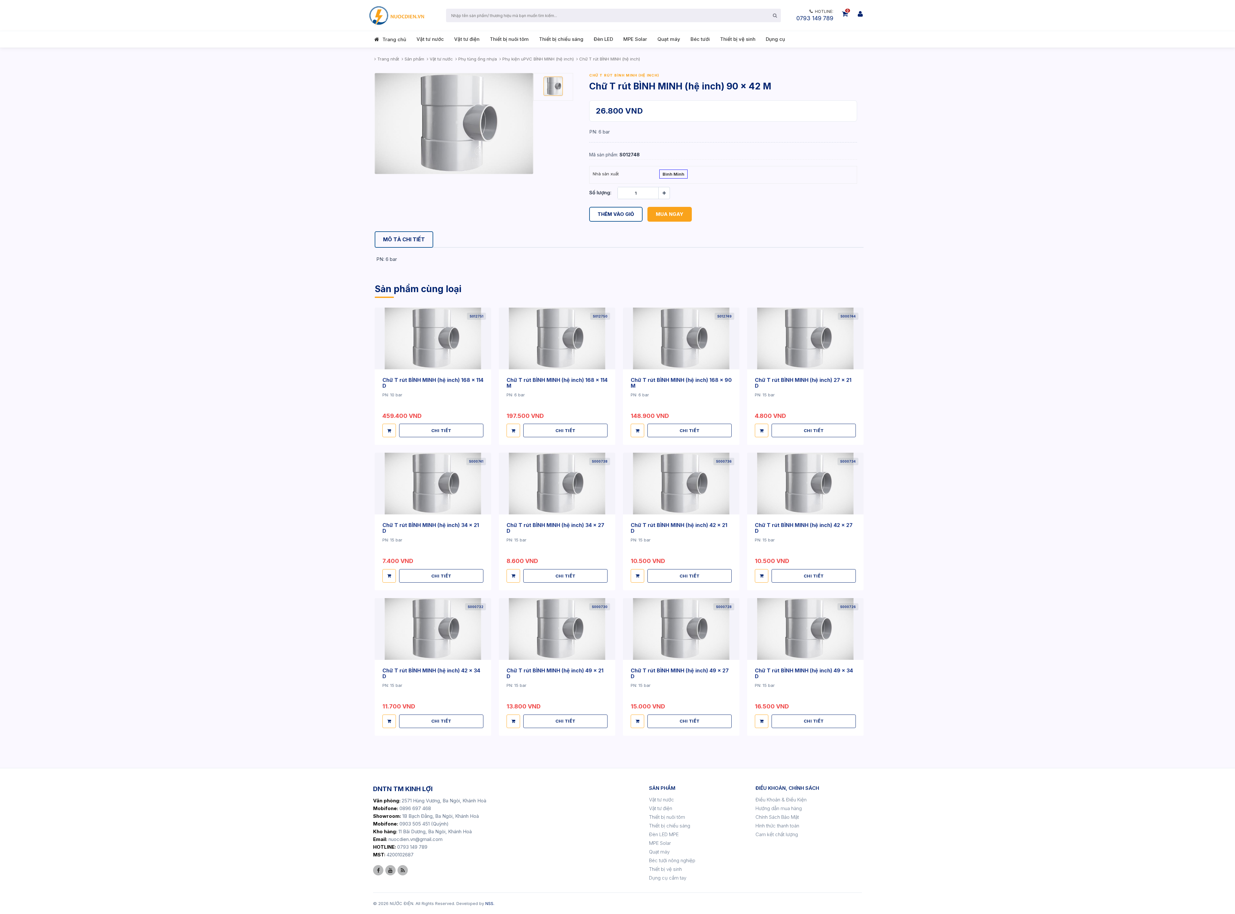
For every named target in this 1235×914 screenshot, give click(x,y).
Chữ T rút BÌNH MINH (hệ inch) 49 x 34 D (804, 673)
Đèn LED (603, 39)
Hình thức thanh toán (777, 826)
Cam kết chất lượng (776, 834)
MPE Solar (635, 39)
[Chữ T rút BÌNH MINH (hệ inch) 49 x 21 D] (557, 629)
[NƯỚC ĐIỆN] (396, 15)
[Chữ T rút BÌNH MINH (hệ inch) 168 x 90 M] (681, 338)
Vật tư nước (430, 39)
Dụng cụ (775, 39)
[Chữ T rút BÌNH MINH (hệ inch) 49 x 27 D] (681, 629)
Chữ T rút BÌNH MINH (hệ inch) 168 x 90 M (681, 383)
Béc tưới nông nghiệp (672, 860)
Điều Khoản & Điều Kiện (781, 800)
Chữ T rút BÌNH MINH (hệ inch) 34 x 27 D (555, 528)
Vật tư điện (467, 39)
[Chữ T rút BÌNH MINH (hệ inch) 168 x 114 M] (557, 338)
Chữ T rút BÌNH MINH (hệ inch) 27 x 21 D (803, 383)
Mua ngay (669, 214)
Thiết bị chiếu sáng (561, 39)
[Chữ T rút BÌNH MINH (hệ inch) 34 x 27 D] (557, 483)
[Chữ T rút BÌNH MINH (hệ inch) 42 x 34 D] (433, 629)
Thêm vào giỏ (616, 214)
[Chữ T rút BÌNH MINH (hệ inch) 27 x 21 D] (805, 338)
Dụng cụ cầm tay (667, 878)
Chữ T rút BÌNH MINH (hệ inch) (624, 75)
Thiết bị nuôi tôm (509, 39)
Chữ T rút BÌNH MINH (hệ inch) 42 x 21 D (679, 528)
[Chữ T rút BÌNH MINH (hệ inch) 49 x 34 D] (805, 629)
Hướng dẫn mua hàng (778, 808)
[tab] (404, 239)
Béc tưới (700, 39)
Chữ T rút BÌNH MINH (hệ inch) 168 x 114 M (557, 383)
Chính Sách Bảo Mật (777, 817)
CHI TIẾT (441, 430)
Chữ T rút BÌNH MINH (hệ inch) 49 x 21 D (555, 673)
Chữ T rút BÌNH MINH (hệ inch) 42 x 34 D (431, 673)
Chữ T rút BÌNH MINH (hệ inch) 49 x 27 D (680, 673)
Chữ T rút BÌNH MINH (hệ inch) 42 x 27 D (804, 528)
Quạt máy (668, 39)
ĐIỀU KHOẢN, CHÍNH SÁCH (787, 788)
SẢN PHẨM (662, 788)
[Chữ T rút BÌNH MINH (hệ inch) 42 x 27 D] (805, 483)
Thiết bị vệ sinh (737, 39)
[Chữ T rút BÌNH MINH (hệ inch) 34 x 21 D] (433, 483)
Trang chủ (394, 39)
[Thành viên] (860, 13)
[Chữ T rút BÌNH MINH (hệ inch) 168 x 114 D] (433, 338)
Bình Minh (673, 174)
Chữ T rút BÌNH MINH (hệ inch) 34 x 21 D (430, 528)
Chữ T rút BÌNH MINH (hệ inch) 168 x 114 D (432, 383)
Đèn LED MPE (664, 834)
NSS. (489, 903)
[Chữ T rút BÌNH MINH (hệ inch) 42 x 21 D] (681, 483)
